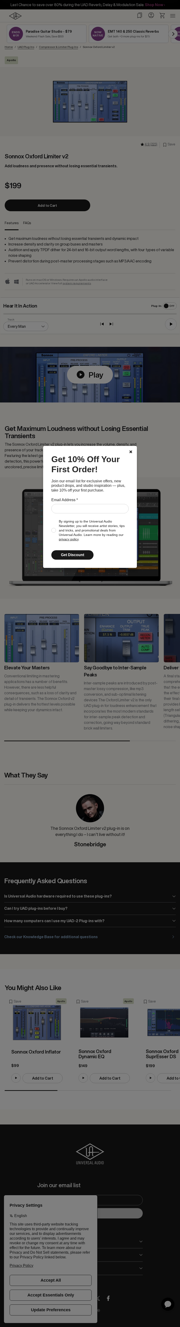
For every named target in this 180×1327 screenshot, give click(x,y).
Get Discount (72, 555)
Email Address (64, 500)
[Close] (130, 451)
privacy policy (69, 539)
